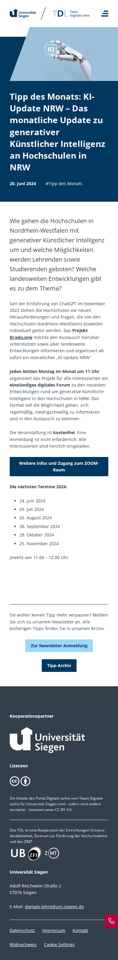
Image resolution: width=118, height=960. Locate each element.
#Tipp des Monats (64, 183)
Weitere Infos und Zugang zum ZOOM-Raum (59, 466)
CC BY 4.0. (63, 809)
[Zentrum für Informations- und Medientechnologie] (59, 853)
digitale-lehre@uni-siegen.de (54, 906)
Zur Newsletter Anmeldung (59, 645)
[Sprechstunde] (111, 920)
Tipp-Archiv (59, 665)
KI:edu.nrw (21, 337)
